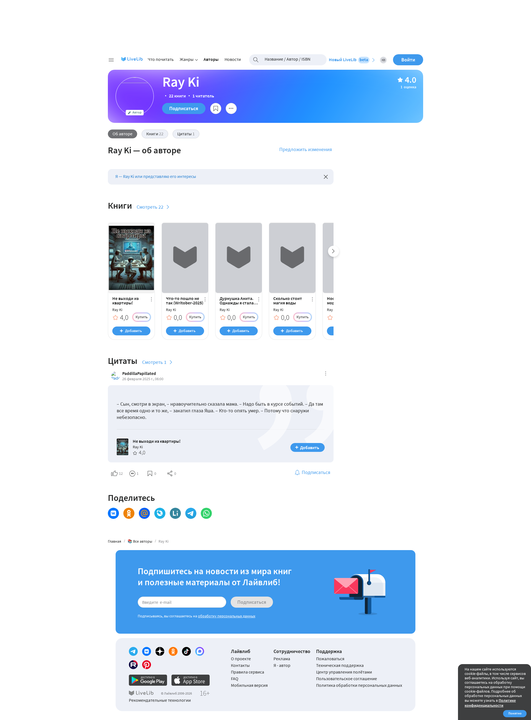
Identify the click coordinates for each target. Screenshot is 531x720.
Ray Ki (117, 309)
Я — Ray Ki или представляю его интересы (155, 176)
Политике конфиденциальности (490, 703)
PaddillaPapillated (139, 373)
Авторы (211, 59)
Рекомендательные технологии (160, 700)
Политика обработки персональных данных (359, 685)
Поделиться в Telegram (190, 513)
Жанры (187, 59)
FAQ (234, 678)
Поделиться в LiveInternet (175, 513)
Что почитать (161, 59)
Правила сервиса (247, 672)
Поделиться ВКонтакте (113, 513)
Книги (154, 133)
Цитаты (186, 133)
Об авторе (122, 133)
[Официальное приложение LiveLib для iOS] (190, 680)
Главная (114, 541)
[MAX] (199, 651)
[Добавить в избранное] (215, 108)
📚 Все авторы (139, 541)
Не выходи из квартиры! (125, 300)
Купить (142, 316)
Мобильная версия (249, 685)
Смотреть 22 (150, 207)
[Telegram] (133, 651)
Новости (233, 59)
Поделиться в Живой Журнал (159, 513)
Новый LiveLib (348, 59)
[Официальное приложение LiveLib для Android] (148, 680)
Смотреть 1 (154, 362)
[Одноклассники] (173, 651)
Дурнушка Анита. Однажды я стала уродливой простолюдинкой (237, 300)
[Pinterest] (146, 664)
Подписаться (183, 108)
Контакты (240, 665)
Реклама (282, 658)
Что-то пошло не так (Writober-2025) (184, 300)
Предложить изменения (305, 149)
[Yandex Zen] (159, 651)
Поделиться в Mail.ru (144, 513)
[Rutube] (133, 664)
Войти (408, 59)
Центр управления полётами (344, 672)
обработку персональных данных (226, 616)
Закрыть (325, 176)
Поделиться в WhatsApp (206, 513)
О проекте (241, 658)
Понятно (515, 713)
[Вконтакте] (146, 651)
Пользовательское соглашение (346, 678)
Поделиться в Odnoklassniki (128, 513)
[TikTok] (186, 651)
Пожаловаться (330, 658)
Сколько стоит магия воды (287, 300)
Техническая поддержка (340, 665)
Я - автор (282, 665)
